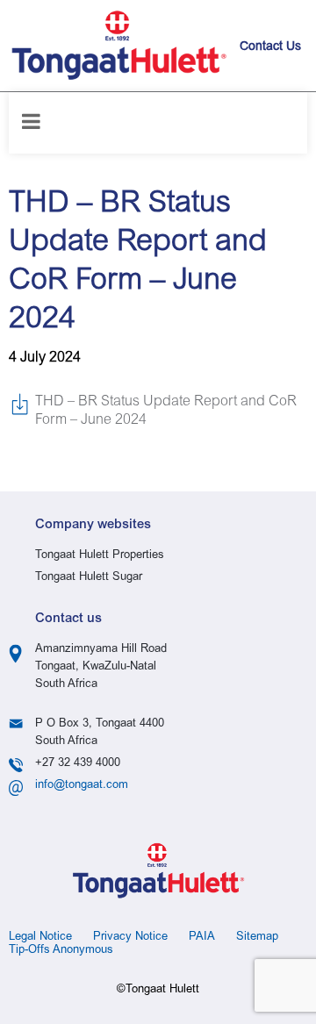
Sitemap (257, 937)
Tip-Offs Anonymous (61, 950)
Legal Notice (40, 937)
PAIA (202, 937)
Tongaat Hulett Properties (99, 556)
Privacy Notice (130, 937)
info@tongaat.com (81, 785)
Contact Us (270, 47)
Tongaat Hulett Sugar (88, 578)
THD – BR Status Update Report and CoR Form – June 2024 (166, 411)
